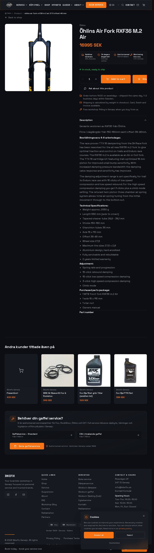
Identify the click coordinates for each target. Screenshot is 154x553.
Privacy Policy (53, 538)
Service (20, 5)
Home (44, 479)
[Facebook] (16, 494)
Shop (47, 5)
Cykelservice (84, 500)
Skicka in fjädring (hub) (89, 496)
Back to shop (15, 17)
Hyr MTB (56, 5)
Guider (66, 5)
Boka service (84, 479)
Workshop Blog (49, 504)
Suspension (47, 491)
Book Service (96, 5)
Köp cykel (34, 5)
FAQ (43, 500)
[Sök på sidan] (122, 5)
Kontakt (130, 5)
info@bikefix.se (123, 487)
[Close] (144, 516)
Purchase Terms (72, 538)
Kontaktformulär (123, 491)
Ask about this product (101, 88)
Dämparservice (85, 483)
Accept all (99, 535)
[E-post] (23, 494)
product (18, 13)
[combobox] (116, 4)
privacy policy (125, 528)
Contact (46, 508)
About (77, 5)
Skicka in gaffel (86, 491)
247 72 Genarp (122, 482)
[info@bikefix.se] (138, 5)
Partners (46, 517)
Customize (114, 543)
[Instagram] (8, 494)
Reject (130, 535)
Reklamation (48, 513)
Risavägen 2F (122, 479)
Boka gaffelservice (29, 446)
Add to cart (118, 79)
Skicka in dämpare (87, 487)
